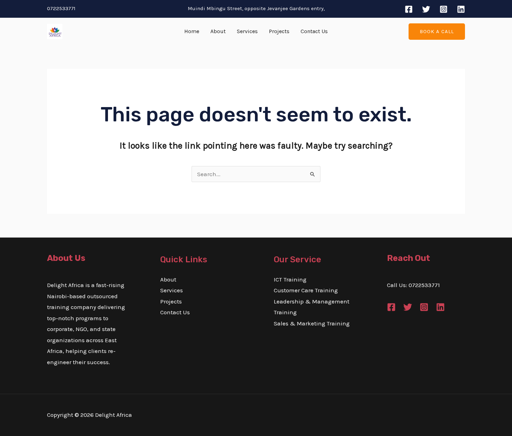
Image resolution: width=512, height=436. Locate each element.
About (218, 31)
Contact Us (314, 31)
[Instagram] (444, 9)
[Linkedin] (461, 9)
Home (191, 31)
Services (247, 31)
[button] (437, 31)
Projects (279, 31)
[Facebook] (409, 9)
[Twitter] (426, 9)
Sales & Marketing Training (312, 323)
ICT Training (290, 279)
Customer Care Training (306, 290)
